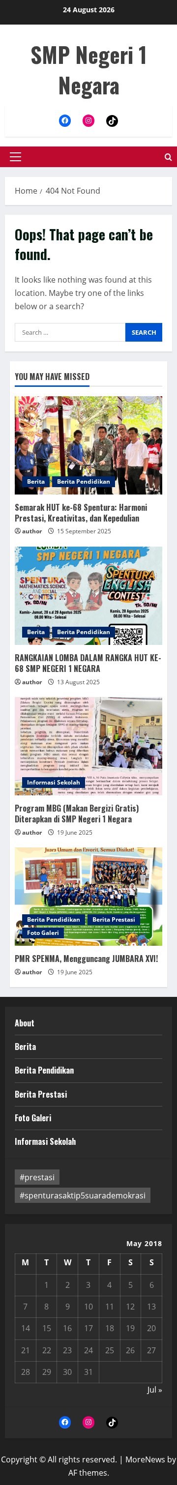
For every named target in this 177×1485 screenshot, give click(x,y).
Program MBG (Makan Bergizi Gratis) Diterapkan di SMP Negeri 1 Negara (77, 813)
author (32, 531)
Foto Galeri (43, 933)
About (24, 1023)
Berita (36, 481)
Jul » (155, 1389)
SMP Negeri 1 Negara (88, 69)
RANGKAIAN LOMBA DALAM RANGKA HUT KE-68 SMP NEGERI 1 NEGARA (88, 663)
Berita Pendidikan (83, 481)
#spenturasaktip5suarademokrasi (83, 1195)
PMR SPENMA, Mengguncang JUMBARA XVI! (86, 958)
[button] (15, 156)
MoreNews (145, 1459)
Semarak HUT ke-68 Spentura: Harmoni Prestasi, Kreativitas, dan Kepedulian (81, 512)
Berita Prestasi (113, 919)
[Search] (168, 157)
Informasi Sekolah (53, 782)
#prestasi (37, 1177)
